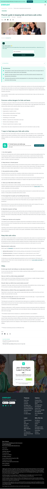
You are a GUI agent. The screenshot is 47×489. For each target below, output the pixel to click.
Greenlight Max (38, 406)
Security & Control (27, 410)
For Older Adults (27, 413)
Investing (26, 401)
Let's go (28, 379)
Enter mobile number (19, 379)
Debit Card (26, 400)
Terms (14, 473)
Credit (36, 415)
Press (36, 425)
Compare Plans (38, 400)
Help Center (26, 427)
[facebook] (8, 20)
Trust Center (37, 433)
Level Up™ (26, 403)
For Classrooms (27, 432)
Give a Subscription (39, 413)
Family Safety (10, 8)
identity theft (37, 186)
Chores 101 (26, 423)
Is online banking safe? (6, 444)
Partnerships (37, 430)
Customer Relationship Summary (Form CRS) (10, 458)
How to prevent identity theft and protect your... (11, 445)
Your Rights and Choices (6, 456)
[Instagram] (11, 406)
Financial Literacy (27, 420)
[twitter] (5, 20)
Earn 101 (25, 425)
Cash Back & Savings (28, 408)
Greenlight (10, 248)
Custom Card (37, 408)
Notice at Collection (5, 463)
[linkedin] (10, 20)
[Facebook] (3, 406)
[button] (45, 1)
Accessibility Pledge (6, 465)
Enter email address (17, 51)
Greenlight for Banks (39, 428)
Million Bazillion (27, 428)
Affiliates (37, 432)
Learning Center (4, 8)
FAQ (25, 430)
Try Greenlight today (39, 145)
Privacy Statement (25, 383)
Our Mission (37, 420)
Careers (36, 423)
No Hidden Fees (27, 405)
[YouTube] (6, 406)
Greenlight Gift (38, 411)
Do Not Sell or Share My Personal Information (10, 461)
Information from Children (7, 454)
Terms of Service (5, 449)
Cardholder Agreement (6, 451)
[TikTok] (8, 406)
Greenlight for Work (39, 427)
